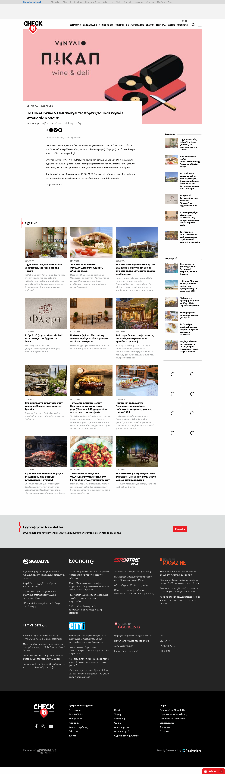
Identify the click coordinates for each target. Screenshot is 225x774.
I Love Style (115, 2)
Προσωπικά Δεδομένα (172, 718)
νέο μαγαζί (99, 149)
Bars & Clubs (76, 714)
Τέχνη (117, 714)
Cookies (164, 731)
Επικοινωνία (167, 722)
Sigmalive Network (32, 2)
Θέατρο (73, 731)
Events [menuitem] (171, 25)
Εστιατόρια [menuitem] (75, 25)
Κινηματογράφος (78, 727)
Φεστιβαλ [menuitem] (160, 25)
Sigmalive (55, 2)
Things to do (75, 718)
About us (165, 727)
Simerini (67, 2)
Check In (128, 2)
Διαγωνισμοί (121, 731)
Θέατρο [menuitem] (150, 25)
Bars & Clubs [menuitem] (90, 25)
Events (72, 735)
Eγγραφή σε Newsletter (173, 710)
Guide (117, 722)
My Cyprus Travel (165, 2)
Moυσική (74, 722)
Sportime (78, 2)
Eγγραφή (180, 529)
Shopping (119, 718)
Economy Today (92, 2)
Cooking (150, 2)
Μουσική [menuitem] (119, 25)
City (105, 2)
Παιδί (117, 710)
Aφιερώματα (121, 727)
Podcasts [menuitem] (182, 25)
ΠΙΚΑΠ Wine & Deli (70, 159)
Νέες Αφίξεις (46, 106)
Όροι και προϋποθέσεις (173, 714)
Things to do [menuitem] (106, 25)
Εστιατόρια (32, 106)
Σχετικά (31, 223)
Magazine (139, 2)
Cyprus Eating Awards (126, 735)
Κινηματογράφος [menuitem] (135, 25)
